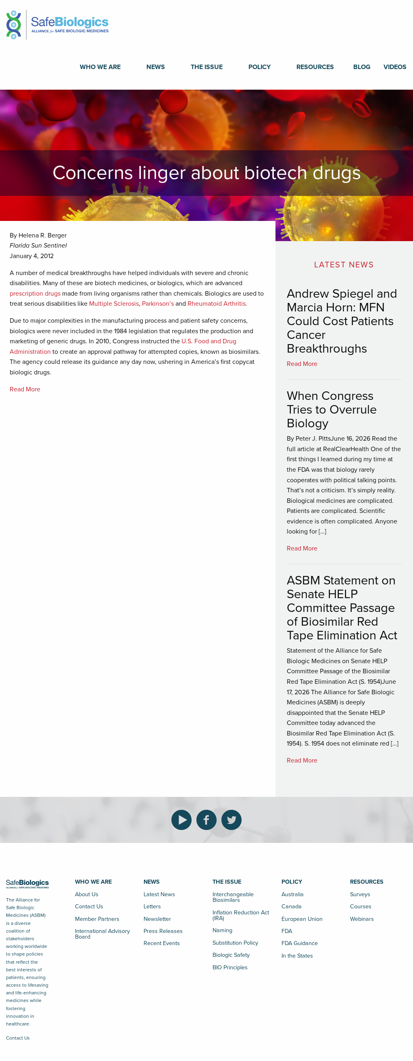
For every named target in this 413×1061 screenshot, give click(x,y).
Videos (395, 67)
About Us (86, 894)
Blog (362, 67)
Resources (315, 67)
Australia (293, 894)
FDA (287, 931)
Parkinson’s (158, 304)
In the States (297, 955)
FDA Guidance (300, 943)
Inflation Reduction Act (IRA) (241, 915)
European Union (302, 919)
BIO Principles (230, 967)
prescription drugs (35, 294)
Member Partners (97, 919)
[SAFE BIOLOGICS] (57, 22)
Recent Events (162, 943)
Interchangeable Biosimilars (233, 897)
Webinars (362, 919)
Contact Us (18, 1038)
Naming (222, 930)
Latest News (159, 894)
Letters (152, 906)
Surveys (360, 894)
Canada (292, 906)
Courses (360, 906)
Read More (25, 389)
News (155, 67)
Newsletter (157, 919)
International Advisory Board (102, 934)
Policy (259, 67)
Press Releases (163, 931)
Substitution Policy (235, 942)
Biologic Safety (231, 955)
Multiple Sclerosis (114, 304)
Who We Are (100, 67)
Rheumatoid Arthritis (217, 304)
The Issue (207, 67)
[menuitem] (100, 67)
